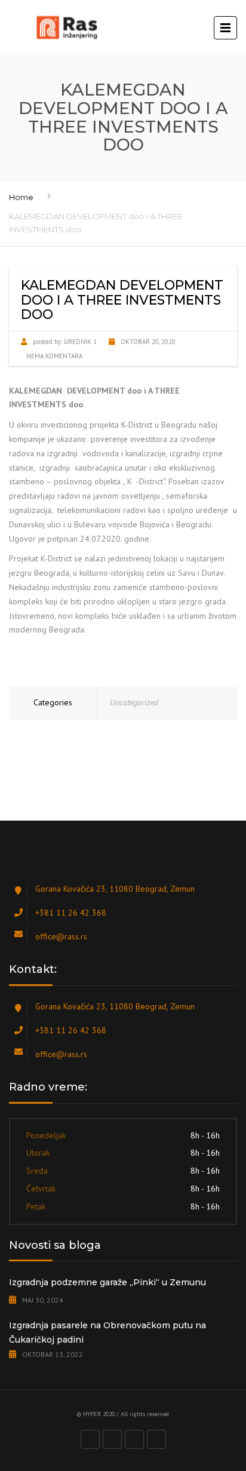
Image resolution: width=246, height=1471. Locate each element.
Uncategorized (134, 702)
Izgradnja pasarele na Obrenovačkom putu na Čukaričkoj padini (107, 1332)
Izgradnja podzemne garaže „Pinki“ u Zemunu (107, 1282)
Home (21, 197)
